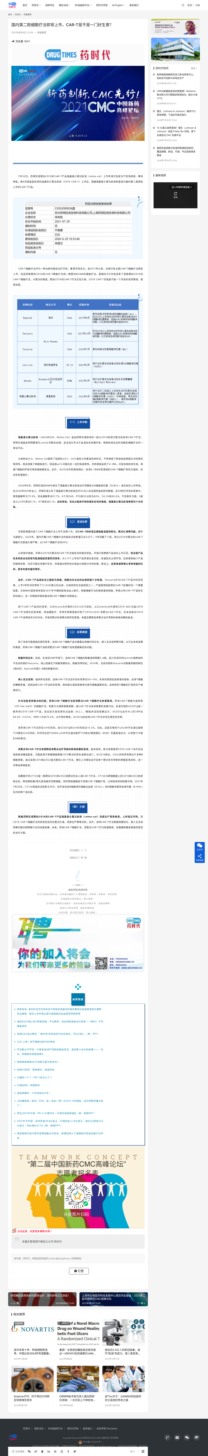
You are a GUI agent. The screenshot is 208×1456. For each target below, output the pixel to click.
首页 (25, 5)
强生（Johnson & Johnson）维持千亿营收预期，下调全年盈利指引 (176, 113)
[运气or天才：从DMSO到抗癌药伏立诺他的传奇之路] (123, 1379)
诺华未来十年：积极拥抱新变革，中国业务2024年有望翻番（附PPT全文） (31, 1351)
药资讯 (35, 5)
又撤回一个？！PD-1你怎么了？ (34, 1077)
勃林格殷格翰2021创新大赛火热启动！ (38, 1061)
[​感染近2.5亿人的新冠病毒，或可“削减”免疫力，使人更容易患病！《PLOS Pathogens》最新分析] (123, 1332)
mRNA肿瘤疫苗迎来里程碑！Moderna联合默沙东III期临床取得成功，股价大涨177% (177, 95)
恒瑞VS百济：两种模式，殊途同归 (35, 1069)
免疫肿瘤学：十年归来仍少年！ (34, 1093)
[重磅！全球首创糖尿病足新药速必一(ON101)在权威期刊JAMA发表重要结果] (78, 1332)
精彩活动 (63, 5)
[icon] (167, 1437)
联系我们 (134, 5)
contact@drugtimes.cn (105, 1446)
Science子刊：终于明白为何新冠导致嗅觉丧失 (32, 1398)
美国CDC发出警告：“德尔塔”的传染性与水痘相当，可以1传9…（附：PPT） (58, 1033)
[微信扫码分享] (29, 1451)
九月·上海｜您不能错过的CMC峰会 (36, 1041)
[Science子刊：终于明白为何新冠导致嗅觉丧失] (32, 1379)
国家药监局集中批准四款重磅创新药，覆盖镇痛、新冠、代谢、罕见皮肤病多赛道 (176, 152)
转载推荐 (41, 32)
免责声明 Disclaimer (107, 1428)
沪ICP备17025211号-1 (92, 1442)
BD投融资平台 (82, 5)
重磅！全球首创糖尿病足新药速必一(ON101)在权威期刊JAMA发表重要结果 (77, 1351)
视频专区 (49, 5)
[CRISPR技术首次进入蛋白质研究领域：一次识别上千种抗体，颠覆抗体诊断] (78, 1379)
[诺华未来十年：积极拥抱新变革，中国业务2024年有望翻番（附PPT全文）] (32, 1332)
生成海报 (19, 1451)
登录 (189, 5)
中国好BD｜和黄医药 (28, 1085)
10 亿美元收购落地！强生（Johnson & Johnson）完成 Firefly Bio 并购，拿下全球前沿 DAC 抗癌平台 (176, 131)
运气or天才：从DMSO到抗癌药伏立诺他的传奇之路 (123, 1398)
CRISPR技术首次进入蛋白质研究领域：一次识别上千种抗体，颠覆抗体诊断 (77, 1398)
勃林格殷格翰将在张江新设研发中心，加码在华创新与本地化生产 (176, 76)
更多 (193, 68)
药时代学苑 (102, 5)
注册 (197, 5)
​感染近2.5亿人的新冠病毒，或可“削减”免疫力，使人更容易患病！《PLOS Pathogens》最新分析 (123, 1351)
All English (117, 5)
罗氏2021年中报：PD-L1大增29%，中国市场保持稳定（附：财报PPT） (56, 1113)
